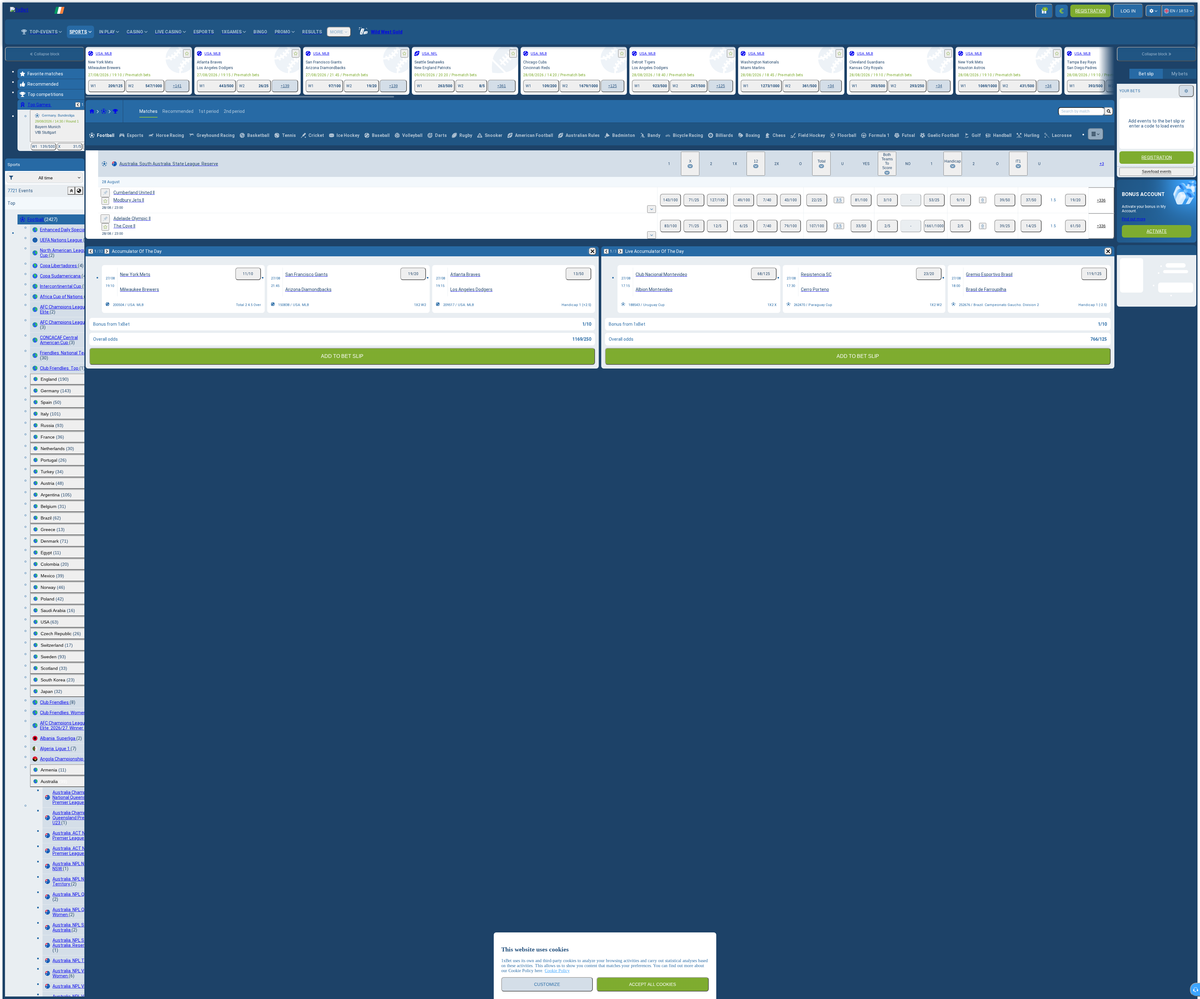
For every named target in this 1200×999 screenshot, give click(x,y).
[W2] (717, 200)
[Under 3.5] (861, 200)
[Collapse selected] (71, 191)
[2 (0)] (1004, 200)
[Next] (106, 251)
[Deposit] (1061, 11)
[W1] (670, 200)
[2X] (790, 200)
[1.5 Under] (1075, 200)
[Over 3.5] (816, 200)
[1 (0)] (960, 200)
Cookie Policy (557, 970)
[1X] (743, 200)
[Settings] (1153, 11)
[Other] (1095, 134)
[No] (934, 200)
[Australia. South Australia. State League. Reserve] (115, 111)
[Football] (104, 111)
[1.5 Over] (1031, 200)
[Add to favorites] (187, 53)
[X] (693, 200)
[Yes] (887, 200)
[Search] (1108, 111)
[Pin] (105, 192)
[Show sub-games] (651, 209)
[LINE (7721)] (92, 111)
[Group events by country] (79, 191)
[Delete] (592, 251)
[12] (767, 200)
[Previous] (77, 104)
